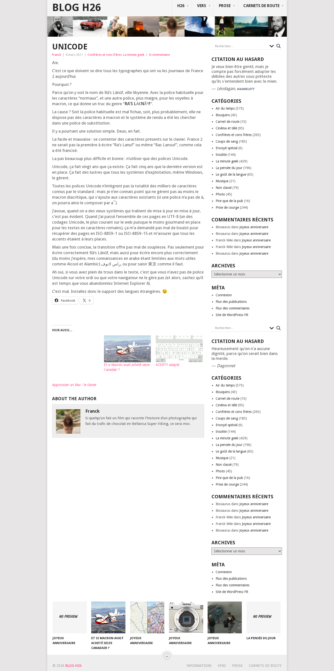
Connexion (224, 295)
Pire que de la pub (229, 201)
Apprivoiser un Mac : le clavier (74, 385)
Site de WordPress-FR (232, 315)
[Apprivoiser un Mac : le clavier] (75, 358)
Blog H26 (76, 7)
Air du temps (225, 108)
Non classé (224, 188)
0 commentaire (159, 55)
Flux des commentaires (232, 308)
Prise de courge (227, 207)
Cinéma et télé (226, 128)
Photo (220, 194)
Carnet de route (227, 122)
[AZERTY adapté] (179, 348)
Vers (201, 5)
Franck (56, 55)
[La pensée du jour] (263, 617)
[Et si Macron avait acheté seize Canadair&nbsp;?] (127, 348)
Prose (225, 5)
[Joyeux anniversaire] (70, 617)
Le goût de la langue (231, 174)
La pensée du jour (229, 168)
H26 (180, 5)
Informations (199, 666)
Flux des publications (231, 302)
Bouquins (223, 115)
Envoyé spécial (226, 148)
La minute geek (133, 55)
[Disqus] (128, 512)
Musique (222, 181)
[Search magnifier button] (278, 46)
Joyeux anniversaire (253, 227)
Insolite (221, 155)
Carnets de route (261, 5)
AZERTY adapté (167, 365)
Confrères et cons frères (105, 55)
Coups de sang (227, 141)
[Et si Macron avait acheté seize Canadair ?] (108, 617)
